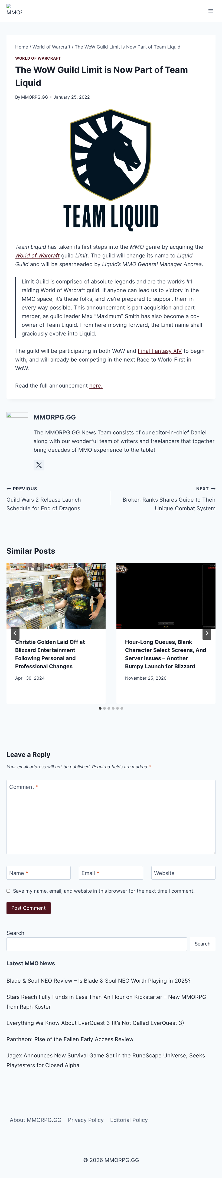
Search (15, 933)
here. (96, 385)
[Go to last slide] (15, 633)
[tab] (100, 708)
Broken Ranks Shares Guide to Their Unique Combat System (169, 499)
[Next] (207, 633)
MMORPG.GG (34, 97)
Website (164, 873)
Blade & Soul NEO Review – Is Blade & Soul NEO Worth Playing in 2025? (98, 980)
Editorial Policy (129, 1120)
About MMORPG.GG (35, 1120)
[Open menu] (210, 11)
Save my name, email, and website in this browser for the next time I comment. (104, 891)
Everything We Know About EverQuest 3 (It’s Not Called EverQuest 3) (95, 1023)
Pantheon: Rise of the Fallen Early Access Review (69, 1039)
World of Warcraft (38, 58)
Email (90, 873)
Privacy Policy (86, 1120)
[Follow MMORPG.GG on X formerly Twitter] (39, 465)
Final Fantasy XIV (160, 351)
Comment (23, 787)
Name (18, 873)
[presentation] (56, 596)
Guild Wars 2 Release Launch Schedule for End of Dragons (43, 499)
